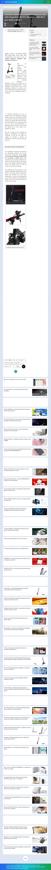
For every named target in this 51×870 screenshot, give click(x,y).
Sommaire (31, 30)
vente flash (10, 151)
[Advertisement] (25, 402)
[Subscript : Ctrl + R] (19, 360)
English (12, 868)
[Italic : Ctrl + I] (12, 360)
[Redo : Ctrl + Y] (7, 360)
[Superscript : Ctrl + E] (17, 360)
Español (21, 868)
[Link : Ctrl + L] (22, 360)
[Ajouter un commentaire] (15, 371)
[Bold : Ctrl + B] (10, 360)
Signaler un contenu (40, 866)
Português (26, 868)
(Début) (32, 32)
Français (8, 868)
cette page (12, 171)
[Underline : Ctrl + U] (14, 360)
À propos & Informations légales (13, 866)
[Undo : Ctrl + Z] (5, 360)
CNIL (24, 865)
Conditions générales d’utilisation (28, 866)
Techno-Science (11, 2)
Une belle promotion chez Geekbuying (36, 35)
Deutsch (16, 868)
